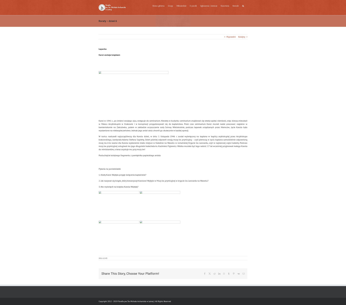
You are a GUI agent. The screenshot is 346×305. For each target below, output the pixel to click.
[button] (243, 5)
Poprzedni (231, 36)
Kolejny (241, 36)
